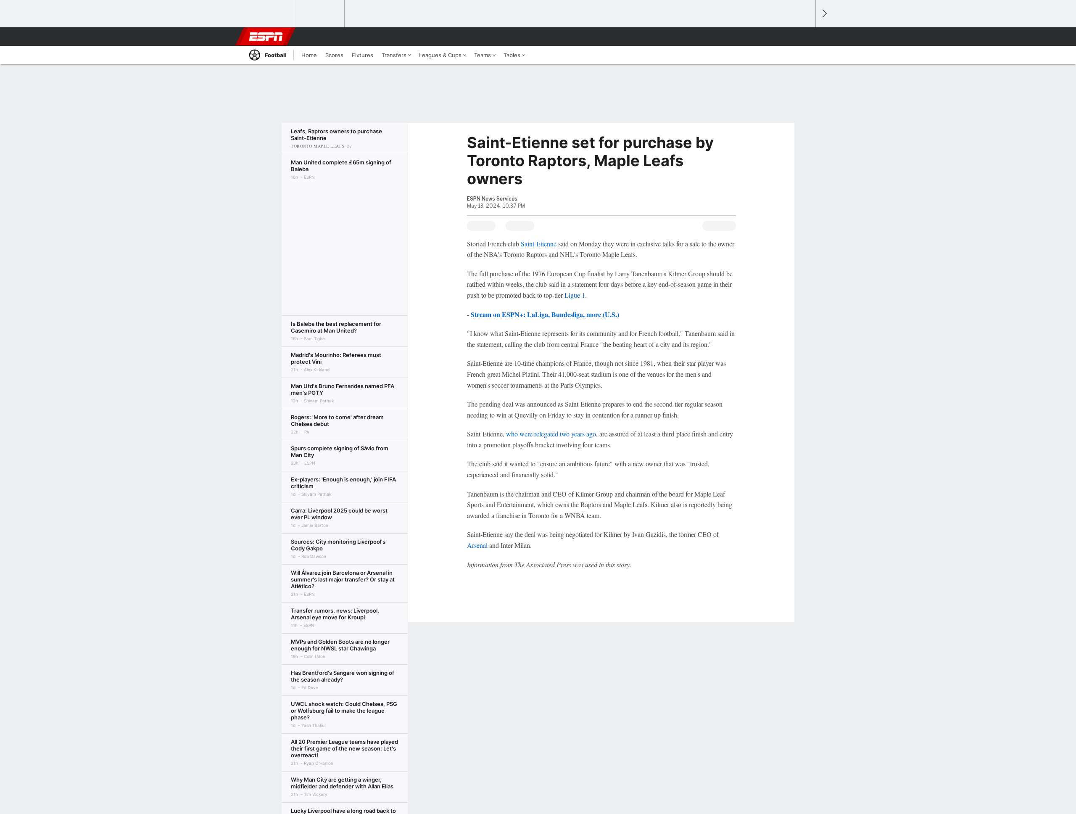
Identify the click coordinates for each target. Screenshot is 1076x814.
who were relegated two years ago (551, 433)
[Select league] (269, 14)
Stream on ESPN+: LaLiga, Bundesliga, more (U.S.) (545, 314)
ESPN (266, 36)
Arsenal (477, 545)
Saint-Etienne (538, 243)
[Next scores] (823, 13)
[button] (805, 36)
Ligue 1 (574, 295)
